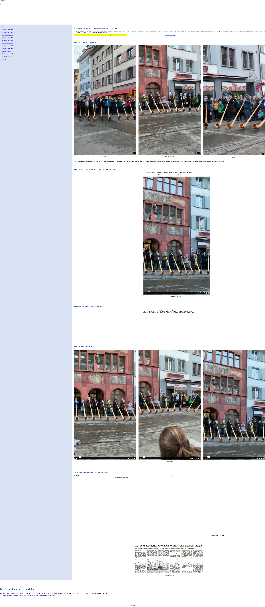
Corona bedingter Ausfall (7, 40)
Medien (4, 62)
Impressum (132, 605)
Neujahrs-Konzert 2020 (7, 43)
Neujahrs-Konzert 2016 (7, 53)
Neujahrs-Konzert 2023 (7, 37)
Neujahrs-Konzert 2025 (7, 32)
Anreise (4, 59)
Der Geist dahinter (6, 56)
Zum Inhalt (2, 0)
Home (3, 26)
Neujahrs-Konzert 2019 (7, 45)
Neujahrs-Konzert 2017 (7, 51)
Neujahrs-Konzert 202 (7, 29)
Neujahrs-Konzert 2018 (7, 48)
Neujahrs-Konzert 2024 (7, 35)
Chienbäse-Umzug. (170, 35)
